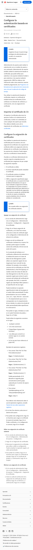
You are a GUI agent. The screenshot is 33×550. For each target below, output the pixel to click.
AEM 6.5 (17, 13)
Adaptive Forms (11, 40)
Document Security (21, 40)
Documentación (8, 13)
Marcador (8, 33)
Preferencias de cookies (9, 540)
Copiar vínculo (16, 33)
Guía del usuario (10, 16)
